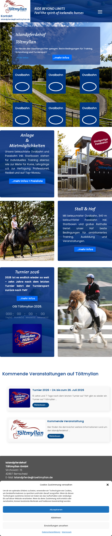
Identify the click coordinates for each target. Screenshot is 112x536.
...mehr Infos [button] (61, 57)
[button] (107, 484)
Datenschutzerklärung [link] (51, 532)
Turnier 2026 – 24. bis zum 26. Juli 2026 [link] (58, 390)
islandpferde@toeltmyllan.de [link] (33, 477)
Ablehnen (56, 517)
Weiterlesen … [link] (40, 405)
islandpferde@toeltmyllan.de (15, 19)
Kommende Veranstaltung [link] (65, 421)
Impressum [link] (66, 532)
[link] (22, 81)
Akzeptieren (56, 509)
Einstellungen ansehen (56, 525)
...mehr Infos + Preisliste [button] (27, 181)
